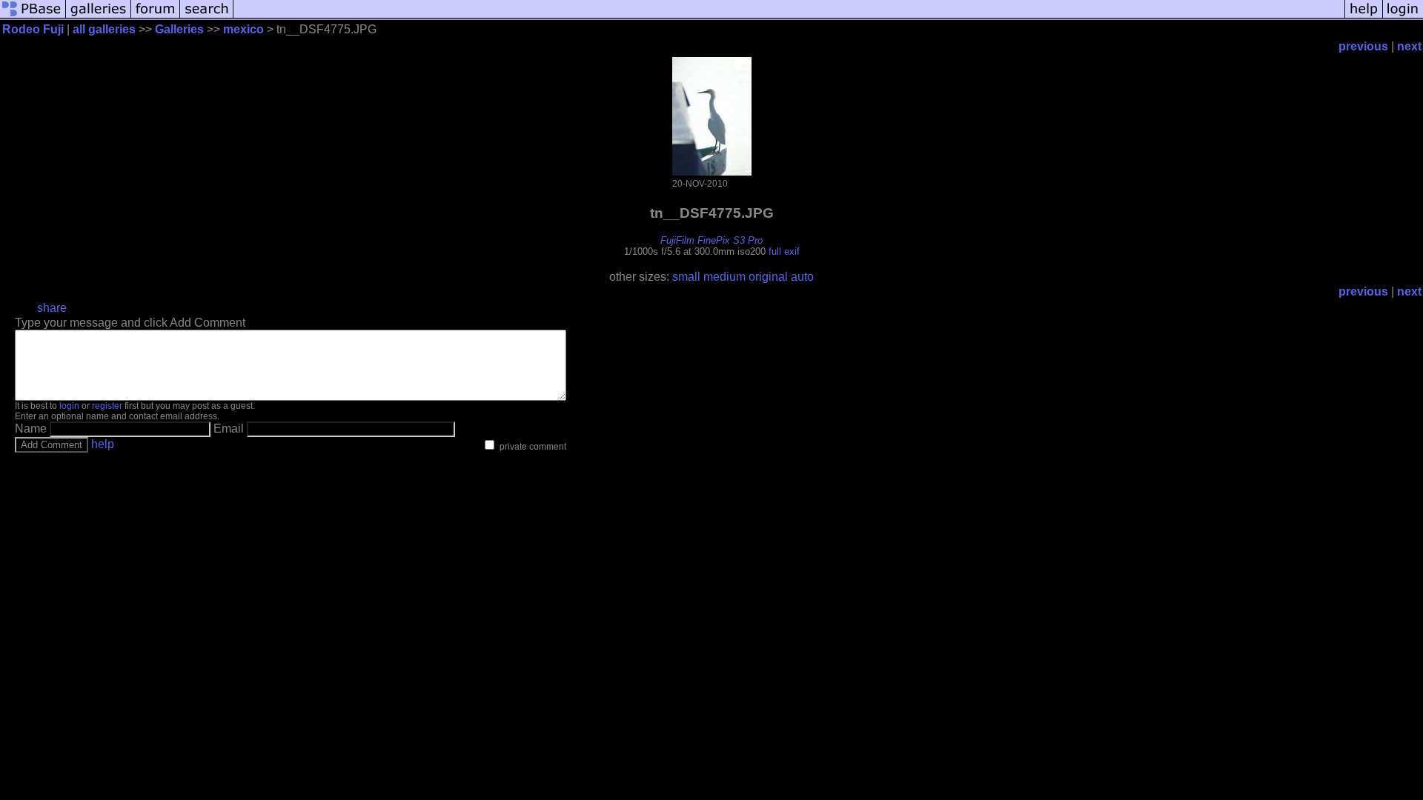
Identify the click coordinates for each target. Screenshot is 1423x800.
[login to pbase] (1403, 16)
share (52, 307)
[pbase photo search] (206, 16)
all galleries (104, 29)
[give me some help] (1363, 16)
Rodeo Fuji (33, 29)
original (768, 276)
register (107, 406)
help (102, 444)
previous (1363, 46)
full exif (784, 251)
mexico (243, 29)
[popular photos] (788, 16)
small (686, 276)
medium (724, 276)
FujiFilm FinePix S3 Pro (711, 240)
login (69, 406)
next (1409, 46)
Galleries (179, 29)
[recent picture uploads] (98, 16)
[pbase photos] (33, 16)
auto (802, 276)
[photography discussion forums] (155, 16)
